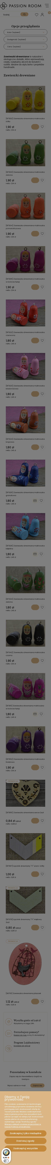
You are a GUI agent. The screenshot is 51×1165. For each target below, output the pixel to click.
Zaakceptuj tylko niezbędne (25, 1133)
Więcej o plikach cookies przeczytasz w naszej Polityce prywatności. (23, 1125)
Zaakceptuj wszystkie (25, 1148)
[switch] (6, 1160)
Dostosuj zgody (25, 1140)
